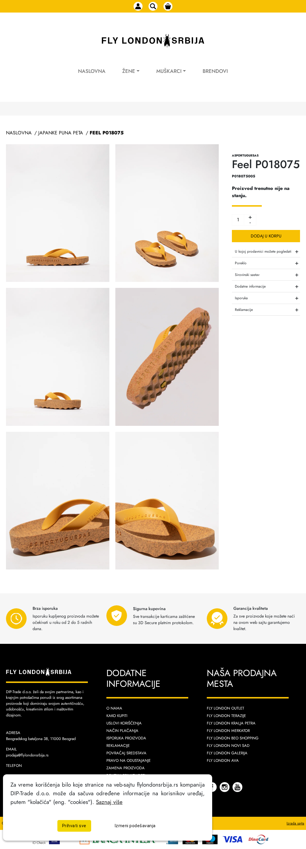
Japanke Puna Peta (60, 132)
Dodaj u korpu (266, 236)
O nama (114, 708)
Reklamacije (118, 745)
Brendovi (215, 71)
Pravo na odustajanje (128, 760)
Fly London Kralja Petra (231, 723)
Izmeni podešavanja (135, 825)
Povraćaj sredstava (126, 753)
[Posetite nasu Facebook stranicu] (212, 786)
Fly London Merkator (228, 730)
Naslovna (91, 71)
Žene (128, 71)
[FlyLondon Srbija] (153, 41)
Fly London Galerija (227, 753)
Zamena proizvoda (125, 768)
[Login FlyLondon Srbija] (138, 6)
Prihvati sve (74, 825)
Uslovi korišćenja (124, 723)
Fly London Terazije (226, 715)
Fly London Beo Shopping (232, 738)
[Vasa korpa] (167, 6)
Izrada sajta (295, 823)
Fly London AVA (223, 760)
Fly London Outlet (225, 708)
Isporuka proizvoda (126, 738)
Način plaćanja (122, 730)
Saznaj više (109, 802)
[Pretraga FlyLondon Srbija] (153, 6)
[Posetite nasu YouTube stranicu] (237, 786)
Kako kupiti (116, 715)
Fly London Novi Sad (228, 745)
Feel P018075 (107, 132)
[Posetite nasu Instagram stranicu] (225, 786)
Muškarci (169, 71)
